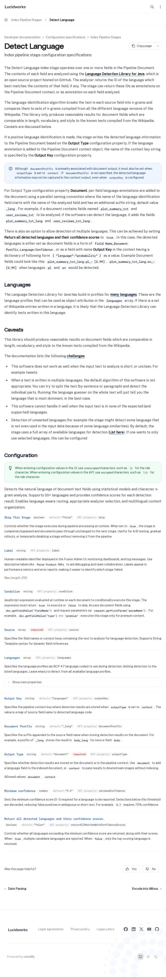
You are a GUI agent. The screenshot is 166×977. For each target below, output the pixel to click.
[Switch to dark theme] (156, 957)
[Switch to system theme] (140, 957)
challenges (76, 356)
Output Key (13, 698)
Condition (12, 591)
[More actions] (160, 7)
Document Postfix (18, 726)
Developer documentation (22, 37)
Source (9, 629)
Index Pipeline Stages (106, 37)
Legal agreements (51, 929)
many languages (123, 294)
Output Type (13, 754)
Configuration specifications (65, 37)
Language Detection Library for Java (114, 74)
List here (116, 432)
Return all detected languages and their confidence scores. (54, 818)
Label (8, 550)
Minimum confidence (19, 791)
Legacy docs (105, 929)
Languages (12, 657)
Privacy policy (80, 929)
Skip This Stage (17, 517)
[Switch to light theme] (148, 957)
